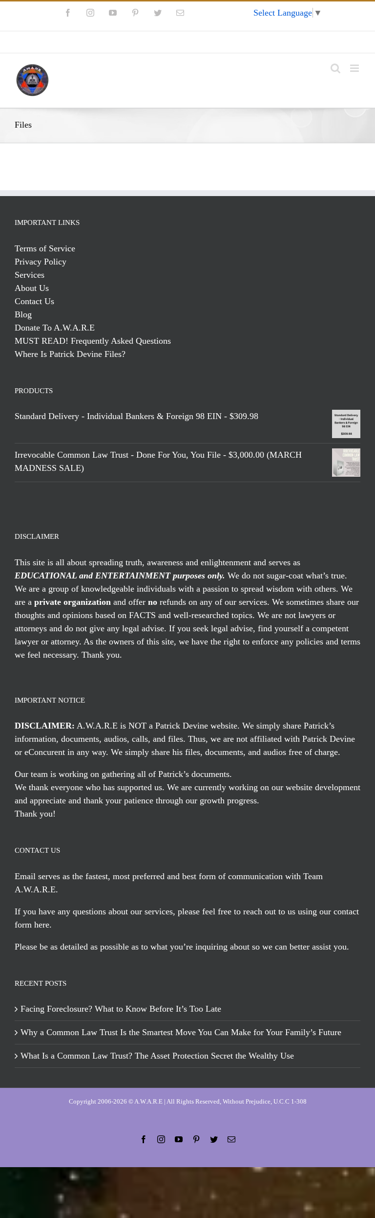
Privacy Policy (40, 261)
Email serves (37, 876)
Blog (23, 314)
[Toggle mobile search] (335, 68)
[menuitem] (187, 42)
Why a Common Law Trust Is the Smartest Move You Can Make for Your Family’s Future (181, 1032)
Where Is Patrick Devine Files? (70, 354)
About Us (32, 288)
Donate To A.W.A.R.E (55, 327)
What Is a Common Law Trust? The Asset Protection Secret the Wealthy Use (157, 1056)
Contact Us (34, 301)
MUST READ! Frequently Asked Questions (93, 341)
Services (29, 275)
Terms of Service (45, 248)
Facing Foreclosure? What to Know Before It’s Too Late (121, 1009)
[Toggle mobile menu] (355, 68)
